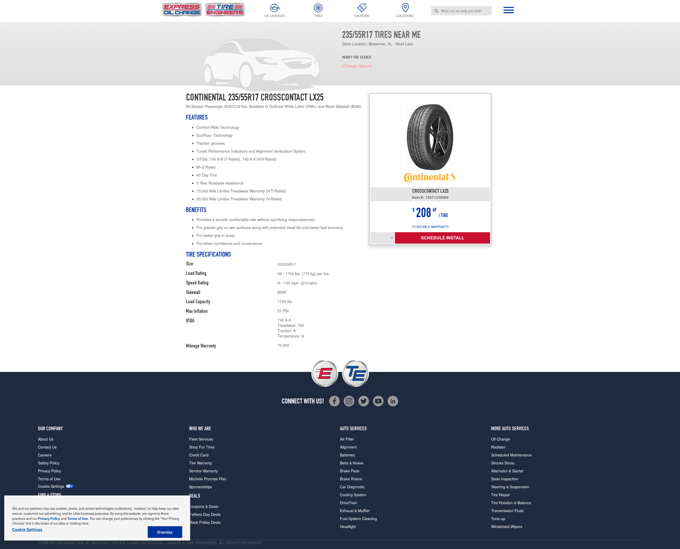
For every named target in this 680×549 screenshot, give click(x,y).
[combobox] (461, 10)
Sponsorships (200, 486)
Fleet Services (201, 439)
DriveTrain (348, 502)
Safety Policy (49, 462)
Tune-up (498, 518)
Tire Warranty (200, 462)
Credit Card (199, 455)
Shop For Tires (201, 447)
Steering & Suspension (510, 486)
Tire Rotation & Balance (511, 502)
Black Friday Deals (204, 522)
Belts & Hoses (351, 462)
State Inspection (504, 478)
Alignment (348, 447)
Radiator (498, 447)
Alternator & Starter (507, 470)
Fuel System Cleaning (358, 518)
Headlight (348, 526)
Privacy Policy (49, 470)
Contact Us (47, 447)
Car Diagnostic (352, 486)
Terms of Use (49, 478)
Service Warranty (203, 470)
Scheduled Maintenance (511, 455)
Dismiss (164, 532)
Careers (45, 455)
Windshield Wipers (506, 526)
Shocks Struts (502, 462)
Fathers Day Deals (204, 514)
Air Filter (347, 439)
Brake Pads (349, 470)
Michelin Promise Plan (207, 478)
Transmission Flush (507, 510)
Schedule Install (442, 238)
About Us (45, 439)
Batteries (347, 455)
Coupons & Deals (203, 506)
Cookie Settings (51, 486)
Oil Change (500, 439)
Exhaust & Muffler (355, 510)
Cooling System (353, 494)
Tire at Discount (93, 542)
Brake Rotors (351, 478)
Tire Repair (500, 494)
